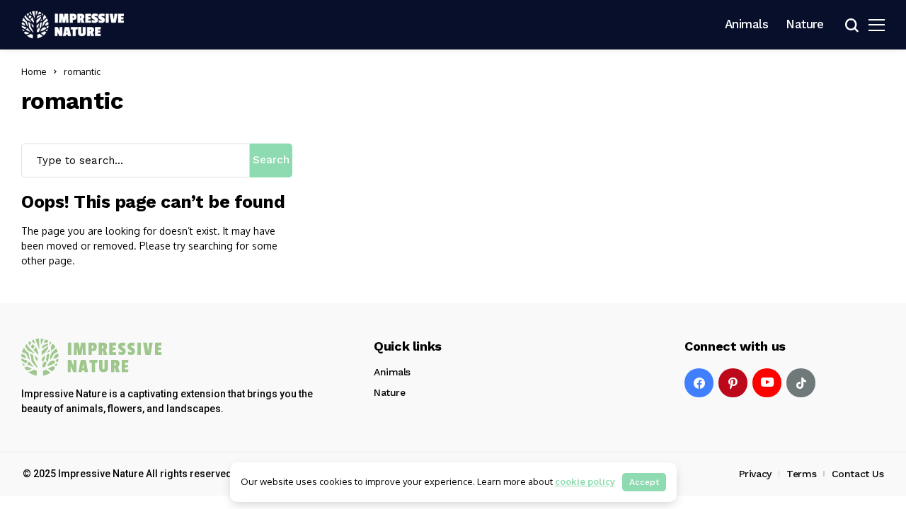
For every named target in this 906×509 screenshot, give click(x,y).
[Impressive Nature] (92, 357)
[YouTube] (766, 382)
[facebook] (698, 382)
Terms (801, 473)
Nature (389, 392)
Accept (644, 482)
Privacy (755, 473)
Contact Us (858, 473)
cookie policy (585, 481)
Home (34, 71)
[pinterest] (732, 382)
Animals (392, 372)
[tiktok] (800, 382)
